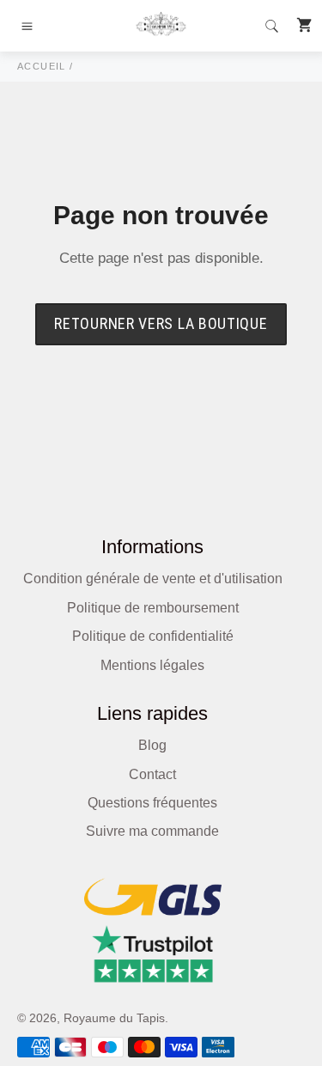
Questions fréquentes (152, 802)
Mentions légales (152, 665)
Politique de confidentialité (153, 636)
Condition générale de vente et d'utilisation (153, 578)
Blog (152, 745)
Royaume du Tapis (114, 1018)
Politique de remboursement (153, 607)
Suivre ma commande (152, 831)
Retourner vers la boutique (160, 323)
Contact (152, 774)
